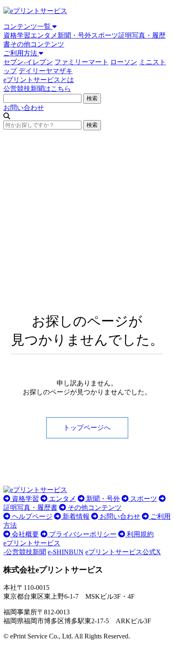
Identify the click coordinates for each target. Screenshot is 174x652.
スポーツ (104, 35)
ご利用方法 (21, 53)
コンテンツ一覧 (27, 26)
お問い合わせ (23, 107)
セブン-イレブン (28, 62)
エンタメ (43, 35)
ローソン (123, 62)
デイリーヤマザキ (46, 70)
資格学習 (16, 35)
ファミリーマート (81, 62)
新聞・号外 (74, 35)
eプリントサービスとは (38, 79)
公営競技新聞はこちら (37, 88)
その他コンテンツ (37, 44)
